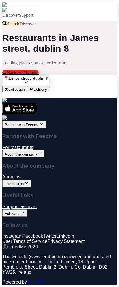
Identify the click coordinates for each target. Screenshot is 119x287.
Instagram (12, 236)
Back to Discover (20, 72)
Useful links (14, 184)
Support (26, 15)
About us (11, 176)
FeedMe (36, 281)
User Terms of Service (24, 241)
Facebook (33, 236)
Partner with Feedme (22, 125)
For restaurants (17, 147)
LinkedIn (65, 236)
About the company (21, 154)
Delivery (40, 89)
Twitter (50, 236)
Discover (10, 15)
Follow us (13, 213)
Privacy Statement (66, 241)
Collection (16, 89)
